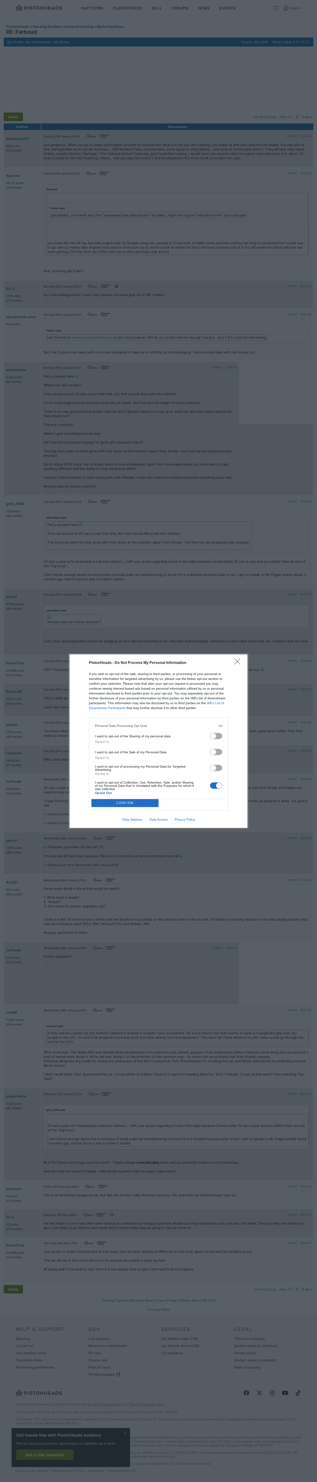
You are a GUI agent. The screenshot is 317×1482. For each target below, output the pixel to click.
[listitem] (158, 725)
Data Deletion (132, 819)
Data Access (158, 819)
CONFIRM (125, 803)
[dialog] (158, 741)
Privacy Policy (185, 819)
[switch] (216, 736)
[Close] (238, 663)
